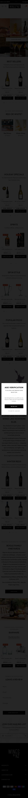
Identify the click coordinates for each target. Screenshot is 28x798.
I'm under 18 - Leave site (14, 411)
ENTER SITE (14, 406)
